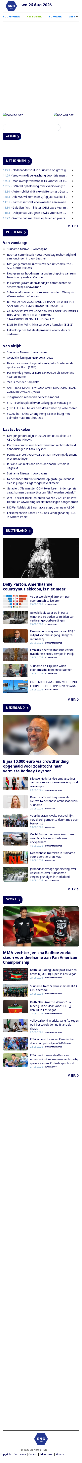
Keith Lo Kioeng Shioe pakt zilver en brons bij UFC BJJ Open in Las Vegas (53, 972)
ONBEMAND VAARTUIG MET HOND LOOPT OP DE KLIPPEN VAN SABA (53, 684)
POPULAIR (55, 16)
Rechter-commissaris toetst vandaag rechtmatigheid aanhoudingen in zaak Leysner (41, 257)
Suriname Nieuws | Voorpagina (27, 249)
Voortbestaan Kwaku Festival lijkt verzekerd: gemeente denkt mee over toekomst (54, 820)
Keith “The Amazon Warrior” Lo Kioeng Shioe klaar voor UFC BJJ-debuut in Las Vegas (51, 1006)
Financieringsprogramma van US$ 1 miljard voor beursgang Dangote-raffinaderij (53, 635)
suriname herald (53, 643)
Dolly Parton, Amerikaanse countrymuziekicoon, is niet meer (34, 587)
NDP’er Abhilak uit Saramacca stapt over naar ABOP (41, 508)
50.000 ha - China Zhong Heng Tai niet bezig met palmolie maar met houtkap (38, 416)
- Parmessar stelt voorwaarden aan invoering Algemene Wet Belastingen (35, 202)
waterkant (51, 809)
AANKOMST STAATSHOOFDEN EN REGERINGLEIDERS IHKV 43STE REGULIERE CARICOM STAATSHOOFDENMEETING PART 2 (42, 315)
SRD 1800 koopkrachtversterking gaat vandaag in (39, 403)
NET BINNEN (34, 16)
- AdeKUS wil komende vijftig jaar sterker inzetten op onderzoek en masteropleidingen (35, 197)
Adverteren (46, 1455)
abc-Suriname (52, 881)
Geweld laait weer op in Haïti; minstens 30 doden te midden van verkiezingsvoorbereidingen (52, 617)
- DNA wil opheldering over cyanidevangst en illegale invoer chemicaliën (35, 187)
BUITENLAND (16, 531)
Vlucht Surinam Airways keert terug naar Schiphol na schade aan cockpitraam (52, 838)
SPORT (11, 899)
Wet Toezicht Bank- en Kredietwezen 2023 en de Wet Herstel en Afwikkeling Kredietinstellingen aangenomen (42, 500)
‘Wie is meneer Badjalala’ (23, 382)
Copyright (6, 1455)
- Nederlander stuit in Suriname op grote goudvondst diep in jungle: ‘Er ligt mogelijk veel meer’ (35, 171)
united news (51, 690)
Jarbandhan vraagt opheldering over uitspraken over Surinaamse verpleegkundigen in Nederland (53, 873)
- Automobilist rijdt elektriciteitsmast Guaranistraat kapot (35, 192)
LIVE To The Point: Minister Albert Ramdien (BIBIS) (40, 325)
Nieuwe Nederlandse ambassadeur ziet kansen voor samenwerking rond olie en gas (54, 783)
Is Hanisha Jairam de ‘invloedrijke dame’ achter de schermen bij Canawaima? (39, 285)
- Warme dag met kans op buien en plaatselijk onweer (35, 218)
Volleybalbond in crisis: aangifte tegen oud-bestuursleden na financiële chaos (54, 1025)
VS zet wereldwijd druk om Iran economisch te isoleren (50, 599)
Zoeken (12, 136)
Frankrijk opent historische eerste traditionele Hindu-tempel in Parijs (52, 652)
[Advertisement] (41, 1255)
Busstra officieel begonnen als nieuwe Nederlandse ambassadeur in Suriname (54, 801)
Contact (32, 1455)
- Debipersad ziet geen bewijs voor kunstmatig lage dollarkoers (35, 213)
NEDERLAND (15, 708)
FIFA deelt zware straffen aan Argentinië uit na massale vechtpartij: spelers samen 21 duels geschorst (54, 1059)
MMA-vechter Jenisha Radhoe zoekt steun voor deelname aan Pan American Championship (40, 958)
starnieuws (51, 604)
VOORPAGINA (11, 16)
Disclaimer (20, 1455)
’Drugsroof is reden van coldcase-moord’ (33, 397)
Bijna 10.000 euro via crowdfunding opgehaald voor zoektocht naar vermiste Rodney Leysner (36, 766)
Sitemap (60, 1455)
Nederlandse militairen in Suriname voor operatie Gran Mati (52, 855)
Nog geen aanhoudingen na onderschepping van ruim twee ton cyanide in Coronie (41, 276)
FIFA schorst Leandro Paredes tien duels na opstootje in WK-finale (52, 1042)
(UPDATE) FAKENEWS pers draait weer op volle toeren (42, 409)
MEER (71, 16)
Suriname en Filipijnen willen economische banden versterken (51, 668)
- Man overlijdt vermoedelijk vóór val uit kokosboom (35, 181)
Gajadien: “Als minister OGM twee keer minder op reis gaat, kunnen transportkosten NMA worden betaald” (41, 491)
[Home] (11, 6)
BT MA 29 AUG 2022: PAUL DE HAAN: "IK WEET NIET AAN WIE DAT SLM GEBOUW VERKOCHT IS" (41, 304)
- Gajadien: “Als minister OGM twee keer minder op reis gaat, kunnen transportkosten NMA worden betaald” (35, 208)
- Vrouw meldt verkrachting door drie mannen (35, 176)
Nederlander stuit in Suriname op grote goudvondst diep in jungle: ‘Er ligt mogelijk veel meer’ (40, 481)
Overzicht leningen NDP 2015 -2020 (30, 358)
